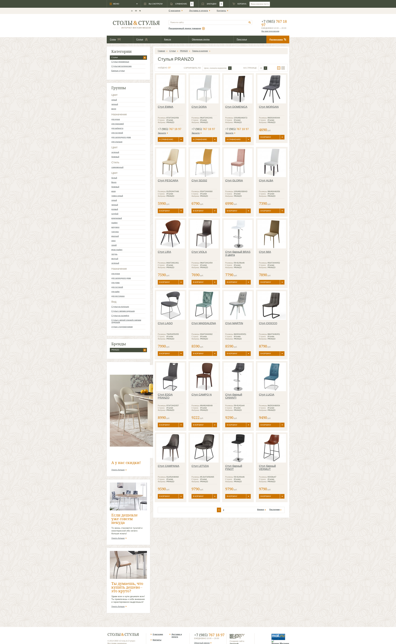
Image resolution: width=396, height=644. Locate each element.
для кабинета (117, 128)
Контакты (221, 10)
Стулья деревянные (120, 62)
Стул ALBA (266, 180)
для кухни (115, 119)
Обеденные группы (201, 39)
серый (114, 100)
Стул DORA (199, 106)
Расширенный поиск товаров (185, 28)
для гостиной (117, 133)
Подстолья (242, 39)
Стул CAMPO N (202, 394)
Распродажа (276, 39)
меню (116, 4)
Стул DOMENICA (236, 106)
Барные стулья (118, 71)
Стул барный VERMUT (267, 467)
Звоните (162, 133)
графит (114, 223)
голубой (114, 214)
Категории (121, 51)
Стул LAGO (165, 323)
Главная (161, 51)
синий (114, 245)
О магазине (174, 10)
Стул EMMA (165, 106)
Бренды (118, 343)
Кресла (167, 39)
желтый (114, 259)
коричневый (116, 218)
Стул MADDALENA (204, 323)
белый (114, 178)
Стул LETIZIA (200, 466)
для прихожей (117, 124)
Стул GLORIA (234, 180)
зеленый (115, 152)
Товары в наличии (200, 51)
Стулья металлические (121, 66)
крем (113, 191)
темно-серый (117, 196)
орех (113, 241)
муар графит (117, 250)
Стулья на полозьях (120, 307)
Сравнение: (181, 4)
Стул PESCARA (168, 180)
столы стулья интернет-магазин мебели (136, 24)
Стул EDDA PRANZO (165, 396)
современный (117, 167)
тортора (115, 232)
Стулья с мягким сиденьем (123, 311)
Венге (113, 182)
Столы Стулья (123, 634)
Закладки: (212, 4)
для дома (115, 283)
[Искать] (250, 22)
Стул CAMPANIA (168, 466)
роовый (114, 209)
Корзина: (242, 4)
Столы (113, 39)
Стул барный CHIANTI (233, 396)
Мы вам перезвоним (270, 31)
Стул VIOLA (199, 251)
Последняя (274, 510)
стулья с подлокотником (122, 327)
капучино (115, 227)
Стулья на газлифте (120, 316)
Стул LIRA (164, 251)
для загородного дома (121, 137)
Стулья (139, 39)
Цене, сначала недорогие (215, 68)
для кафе (115, 292)
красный (115, 236)
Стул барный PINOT (233, 467)
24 (261, 68)
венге (113, 109)
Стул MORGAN (269, 106)
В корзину (265, 137)
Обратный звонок (202, 643)
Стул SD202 (199, 180)
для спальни (116, 142)
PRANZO (115, 350)
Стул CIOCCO (268, 323)
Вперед (260, 510)
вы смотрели (156, 4)
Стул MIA (265, 251)
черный (114, 104)
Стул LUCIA (266, 394)
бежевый (115, 157)
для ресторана (118, 296)
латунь (114, 254)
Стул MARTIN (234, 323)
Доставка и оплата (198, 10)
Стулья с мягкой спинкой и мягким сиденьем (126, 321)
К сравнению (166, 139)
